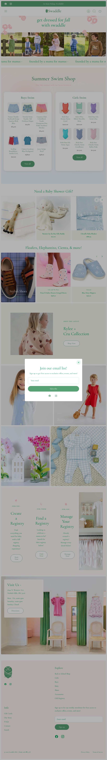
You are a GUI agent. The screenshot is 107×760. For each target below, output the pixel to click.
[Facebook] (49, 396)
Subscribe (53, 389)
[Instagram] (56, 396)
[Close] (78, 362)
